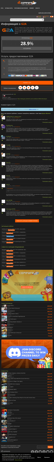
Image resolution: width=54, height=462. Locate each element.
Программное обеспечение (21, 8)
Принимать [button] (47, 457)
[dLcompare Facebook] (36, 452)
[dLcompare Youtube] (47, 452)
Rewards (32, 8)
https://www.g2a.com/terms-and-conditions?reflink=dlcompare (32, 98)
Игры (2, 8)
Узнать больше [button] (18, 459)
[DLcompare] (5, 451)
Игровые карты (9, 8)
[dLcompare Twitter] (32, 452)
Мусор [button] (39, 457)
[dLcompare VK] (40, 452)
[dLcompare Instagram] (43, 452)
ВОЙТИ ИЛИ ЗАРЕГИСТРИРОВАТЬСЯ (46, 13)
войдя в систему (32, 109)
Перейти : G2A (27, 82)
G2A (15, 94)
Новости (37, 8)
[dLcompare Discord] (51, 452)
